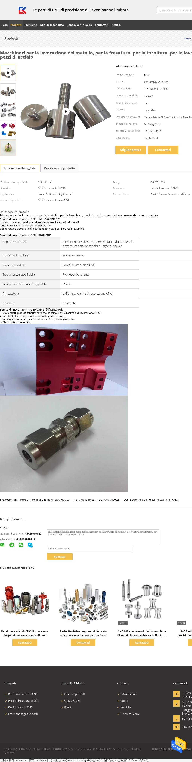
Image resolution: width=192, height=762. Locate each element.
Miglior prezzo (130, 150)
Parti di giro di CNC (20, 707)
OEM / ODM (72, 700)
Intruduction (128, 694)
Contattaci (163, 150)
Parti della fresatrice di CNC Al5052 (97, 499)
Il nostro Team (130, 714)
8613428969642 (25, 539)
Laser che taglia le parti (23, 714)
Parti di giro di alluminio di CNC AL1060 (45, 499)
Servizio (126, 707)
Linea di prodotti (75, 694)
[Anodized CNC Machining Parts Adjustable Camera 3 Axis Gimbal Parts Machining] (65, 111)
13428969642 (33, 533)
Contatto (60, 556)
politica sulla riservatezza (167, 749)
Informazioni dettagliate (19, 168)
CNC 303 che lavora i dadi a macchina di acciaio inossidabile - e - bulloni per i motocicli (141, 635)
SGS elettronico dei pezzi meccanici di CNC (151, 499)
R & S (67, 707)
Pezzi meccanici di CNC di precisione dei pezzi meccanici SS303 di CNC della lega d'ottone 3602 (24, 635)
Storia (124, 700)
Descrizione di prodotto (59, 168)
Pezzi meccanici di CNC (23, 694)
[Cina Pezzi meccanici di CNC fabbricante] (14, 10)
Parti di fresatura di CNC (23, 700)
